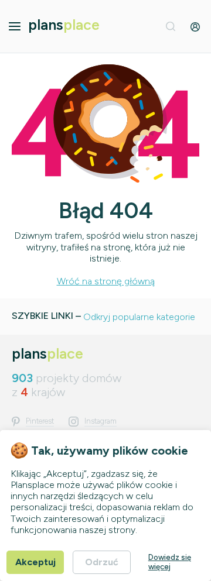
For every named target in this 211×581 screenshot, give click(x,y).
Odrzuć (101, 562)
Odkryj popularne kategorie (139, 316)
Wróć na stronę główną (106, 281)
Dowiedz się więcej (169, 562)
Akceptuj (35, 562)
